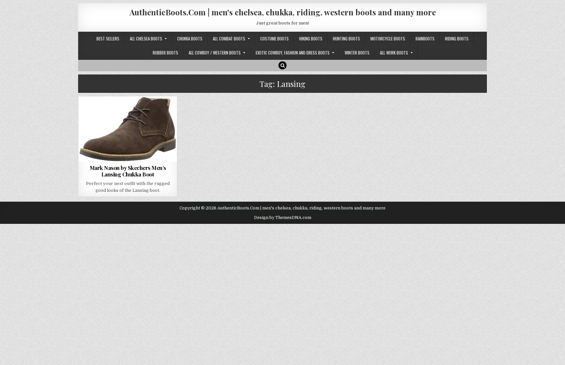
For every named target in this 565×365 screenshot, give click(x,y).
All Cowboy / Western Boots (215, 52)
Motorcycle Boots (387, 38)
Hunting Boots (346, 38)
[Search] (282, 65)
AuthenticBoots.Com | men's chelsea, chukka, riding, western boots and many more (282, 12)
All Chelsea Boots (146, 38)
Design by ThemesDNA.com (282, 217)
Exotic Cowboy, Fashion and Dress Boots (293, 52)
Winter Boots (357, 52)
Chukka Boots (189, 38)
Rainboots (425, 38)
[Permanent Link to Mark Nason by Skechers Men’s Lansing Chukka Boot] (127, 129)
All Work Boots (394, 52)
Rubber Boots (165, 52)
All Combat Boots (229, 38)
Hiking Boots (310, 38)
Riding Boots (457, 38)
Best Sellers (107, 38)
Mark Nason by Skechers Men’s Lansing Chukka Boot (128, 171)
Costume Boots (274, 38)
